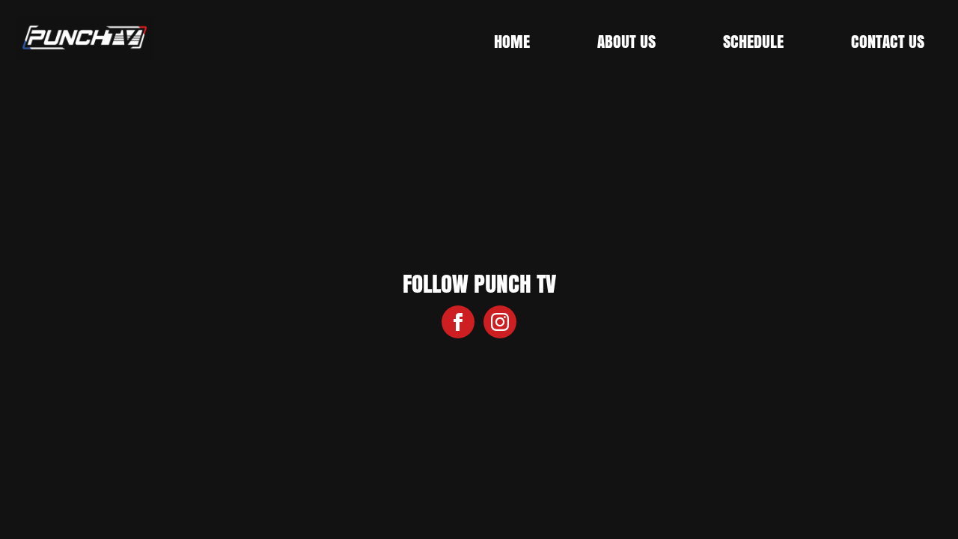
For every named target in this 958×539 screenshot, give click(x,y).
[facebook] (458, 321)
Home (512, 41)
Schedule (753, 41)
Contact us (887, 41)
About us (626, 41)
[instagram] (499, 321)
